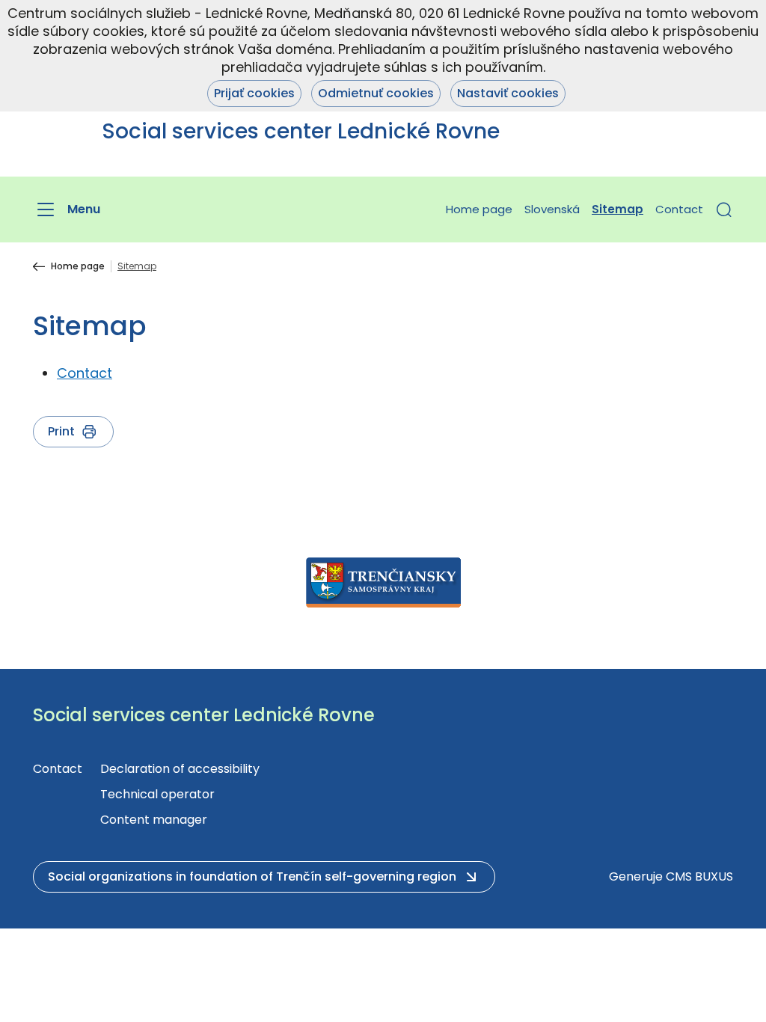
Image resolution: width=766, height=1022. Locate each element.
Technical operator (157, 794)
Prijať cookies (254, 93)
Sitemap (617, 209)
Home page (479, 209)
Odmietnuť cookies (376, 93)
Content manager (153, 819)
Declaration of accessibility (180, 768)
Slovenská (552, 209)
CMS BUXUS (699, 876)
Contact (679, 209)
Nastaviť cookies (508, 93)
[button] (724, 209)
